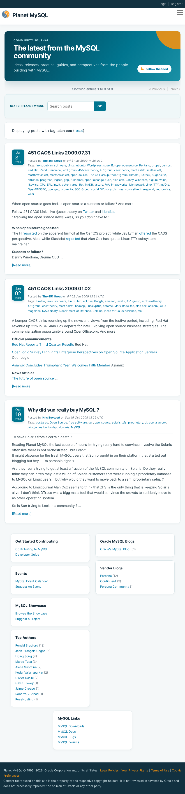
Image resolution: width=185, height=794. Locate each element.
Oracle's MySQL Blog (118, 549)
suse (106, 165)
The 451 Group (52, 160)
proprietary (135, 422)
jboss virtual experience (120, 311)
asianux (153, 306)
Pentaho (144, 165)
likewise (33, 184)
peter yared (70, 184)
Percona (109, 576)
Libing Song (26, 656)
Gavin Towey (26, 683)
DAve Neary (50, 311)
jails (30, 427)
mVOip (164, 184)
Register (177, 4)
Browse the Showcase (31, 613)
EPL (49, 184)
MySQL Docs (67, 731)
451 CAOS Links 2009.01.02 (59, 288)
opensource (130, 165)
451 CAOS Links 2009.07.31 (59, 153)
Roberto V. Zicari (29, 694)
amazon (110, 301)
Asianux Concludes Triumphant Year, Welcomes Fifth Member (61, 365)
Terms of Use (160, 770)
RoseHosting (26, 699)
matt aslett (138, 170)
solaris (116, 422)
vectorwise (163, 189)
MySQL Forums (68, 742)
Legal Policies (109, 770)
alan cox (118, 180)
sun (90, 422)
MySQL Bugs (67, 737)
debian (48, 165)
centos (166, 165)
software (60, 165)
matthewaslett (59, 175)
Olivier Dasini (27, 678)
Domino (97, 311)
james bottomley (46, 427)
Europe (115, 165)
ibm (78, 301)
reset (78, 130)
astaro (99, 184)
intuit (56, 184)
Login (162, 4)
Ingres (58, 180)
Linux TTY (152, 184)
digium (153, 180)
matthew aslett (38, 175)
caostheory (121, 170)
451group (106, 170)
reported (30, 233)
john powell (136, 184)
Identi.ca (108, 211)
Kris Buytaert (51, 417)
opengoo (53, 189)
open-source (79, 175)
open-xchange (94, 180)
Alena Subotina (28, 667)
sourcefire (132, 189)
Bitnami (134, 175)
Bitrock (145, 175)
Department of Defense (75, 311)
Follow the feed (156, 69)
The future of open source (33, 378)
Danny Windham (136, 180)
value (162, 180)
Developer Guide (27, 554)
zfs (124, 422)
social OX (97, 189)
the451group (119, 175)
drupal (156, 165)
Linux (71, 165)
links (39, 165)
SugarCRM (159, 175)
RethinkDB (86, 184)
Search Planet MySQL (27, 106)
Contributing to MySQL (31, 549)
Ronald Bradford (29, 645)
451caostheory (88, 170)
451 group (70, 170)
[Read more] (22, 265)
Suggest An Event (28, 586)
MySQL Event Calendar (31, 581)
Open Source (58, 422)
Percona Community (117, 586)
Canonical (55, 170)
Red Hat (33, 170)
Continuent (110, 581)
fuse (108, 180)
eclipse (87, 301)
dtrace (149, 422)
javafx (121, 301)
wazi (31, 194)
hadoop (80, 306)
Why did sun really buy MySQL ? (63, 410)
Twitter (88, 211)
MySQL (76, 427)
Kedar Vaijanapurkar (31, 672)
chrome (108, 306)
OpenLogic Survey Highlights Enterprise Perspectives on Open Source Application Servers (84, 352)
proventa (67, 189)
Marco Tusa (26, 661)
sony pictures (114, 189)
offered (145, 233)
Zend (43, 170)
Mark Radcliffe (124, 306)
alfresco (33, 180)
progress (46, 180)
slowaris (63, 427)
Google (98, 301)
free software (78, 422)
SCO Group (82, 189)
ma (140, 311)
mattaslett (154, 170)
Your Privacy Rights (134, 770)
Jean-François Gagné (33, 651)
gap (66, 180)
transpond (147, 189)
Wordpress (94, 165)
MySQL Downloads (71, 726)
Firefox (40, 301)
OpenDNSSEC (37, 189)
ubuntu (81, 165)
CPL (42, 184)
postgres (42, 422)
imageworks (119, 184)
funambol (77, 180)
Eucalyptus (94, 306)
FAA (107, 184)
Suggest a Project (27, 619)
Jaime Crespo (27, 688)
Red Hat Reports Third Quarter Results (43, 344)
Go (100, 106)
